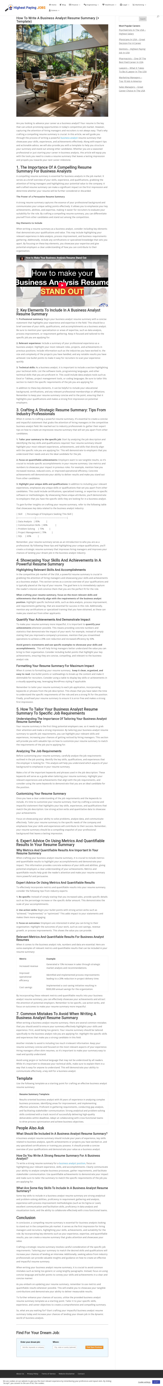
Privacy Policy (32, 1374)
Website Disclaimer (67, 1374)
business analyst (69, 137)
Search (142, 19)
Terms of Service (48, 1374)
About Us (20, 1374)
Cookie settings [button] (144, 1382)
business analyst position (72, 1163)
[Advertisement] (133, 138)
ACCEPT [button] (156, 1382)
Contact (81, 1374)
